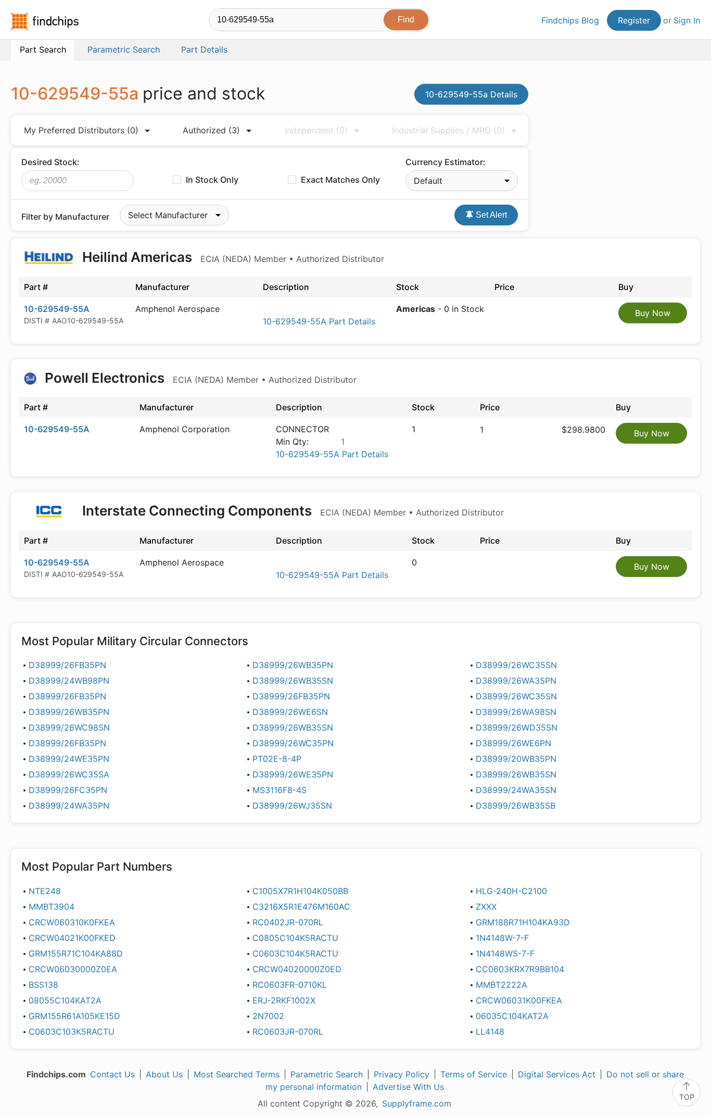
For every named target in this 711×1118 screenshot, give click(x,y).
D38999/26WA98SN (516, 712)
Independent (316, 130)
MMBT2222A (501, 984)
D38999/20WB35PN (516, 758)
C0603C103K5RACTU (72, 1031)
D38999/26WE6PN (513, 743)
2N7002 (268, 1016)
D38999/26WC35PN (293, 743)
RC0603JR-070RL (287, 1031)
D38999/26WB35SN (292, 680)
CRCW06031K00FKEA (519, 1000)
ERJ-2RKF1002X (283, 1000)
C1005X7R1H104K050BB (300, 891)
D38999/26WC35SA (69, 774)
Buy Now (652, 313)
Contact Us (112, 1074)
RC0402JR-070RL (287, 922)
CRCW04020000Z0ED (296, 969)
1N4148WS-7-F (505, 953)
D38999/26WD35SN (516, 727)
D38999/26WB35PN (292, 665)
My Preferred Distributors (81, 130)
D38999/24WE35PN (69, 758)
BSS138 (43, 984)
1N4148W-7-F (502, 938)
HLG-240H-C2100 (511, 891)
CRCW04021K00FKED (72, 938)
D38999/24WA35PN (69, 805)
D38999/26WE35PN (292, 774)
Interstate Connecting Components (291, 511)
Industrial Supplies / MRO (448, 130)
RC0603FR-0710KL (289, 984)
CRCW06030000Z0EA (73, 969)
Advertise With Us (408, 1087)
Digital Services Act (556, 1074)
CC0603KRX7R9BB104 (520, 969)
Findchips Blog (570, 20)
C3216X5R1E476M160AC (301, 906)
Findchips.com (45, 21)
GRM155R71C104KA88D (76, 953)
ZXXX (486, 906)
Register (634, 20)
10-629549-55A (57, 309)
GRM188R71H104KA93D (523, 922)
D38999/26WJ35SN (292, 805)
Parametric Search (326, 1074)
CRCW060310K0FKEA (72, 922)
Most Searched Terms (237, 1074)
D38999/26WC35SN (516, 665)
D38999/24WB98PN (69, 680)
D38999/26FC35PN (68, 790)
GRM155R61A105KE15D (74, 1016)
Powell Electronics (199, 378)
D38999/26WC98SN (69, 727)
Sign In (687, 20)
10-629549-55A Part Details (319, 321)
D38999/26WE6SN (290, 712)
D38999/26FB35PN (67, 665)
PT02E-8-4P (276, 758)
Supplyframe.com (416, 1103)
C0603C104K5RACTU (295, 953)
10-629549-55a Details (471, 94)
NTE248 (45, 891)
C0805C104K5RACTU (295, 938)
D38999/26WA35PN (516, 680)
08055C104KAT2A (65, 1000)
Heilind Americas (231, 257)
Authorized (211, 130)
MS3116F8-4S (279, 790)
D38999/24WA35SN (516, 790)
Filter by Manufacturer (65, 216)
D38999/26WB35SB (515, 805)
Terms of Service (473, 1074)
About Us (164, 1074)
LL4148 (490, 1031)
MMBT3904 (51, 906)
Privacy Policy (401, 1074)
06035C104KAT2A (512, 1016)
